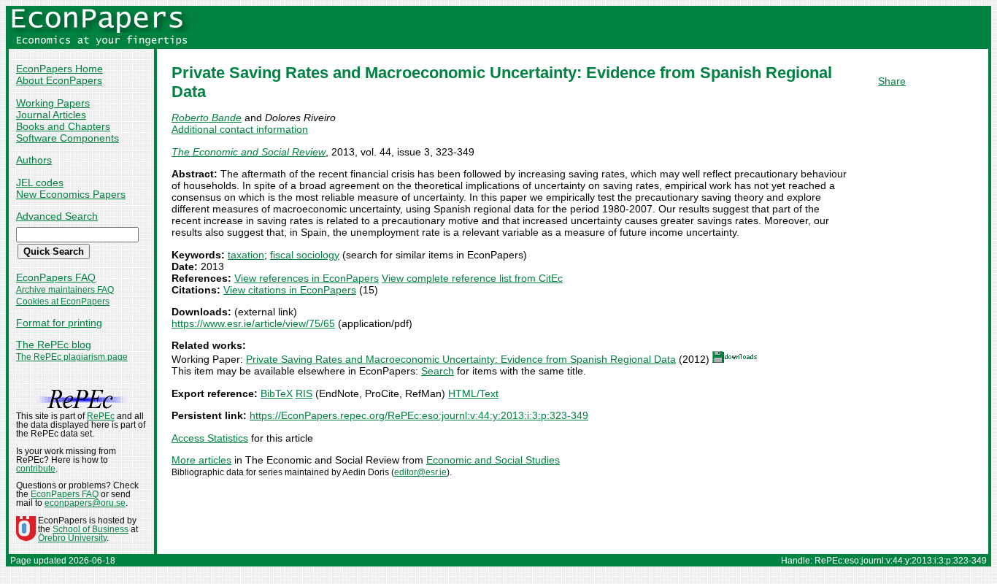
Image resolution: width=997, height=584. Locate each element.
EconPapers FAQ (56, 277)
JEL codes (39, 182)
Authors (34, 160)
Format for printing (59, 322)
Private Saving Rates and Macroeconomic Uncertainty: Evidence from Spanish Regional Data (461, 359)
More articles (201, 460)
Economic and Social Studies (493, 460)
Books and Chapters (63, 126)
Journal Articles (51, 114)
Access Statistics (210, 438)
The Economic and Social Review (249, 152)
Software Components (67, 138)
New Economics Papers (71, 194)
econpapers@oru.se (85, 503)
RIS (304, 393)
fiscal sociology (304, 255)
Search (437, 371)
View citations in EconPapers (289, 290)
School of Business (90, 529)
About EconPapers (59, 80)
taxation (246, 255)
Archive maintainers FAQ (65, 289)
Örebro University (72, 538)
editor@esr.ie (420, 472)
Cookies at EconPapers (62, 301)
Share (892, 81)
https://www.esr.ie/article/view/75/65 (253, 323)
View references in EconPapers (306, 278)
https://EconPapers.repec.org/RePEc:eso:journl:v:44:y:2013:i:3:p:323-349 (419, 415)
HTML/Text (473, 393)
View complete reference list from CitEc (472, 278)
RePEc (101, 416)
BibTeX (277, 393)
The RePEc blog (53, 344)
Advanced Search (57, 216)
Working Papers (53, 103)
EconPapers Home (59, 68)
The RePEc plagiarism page (72, 357)
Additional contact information (240, 129)
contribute (35, 468)
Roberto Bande (207, 117)
